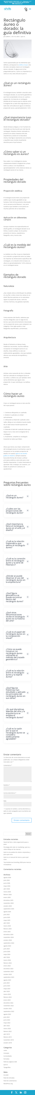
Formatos (6, 1059)
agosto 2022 (7, 1014)
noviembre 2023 (9, 971)
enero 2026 (7, 897)
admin (8, 36)
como (5, 1050)
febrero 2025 (8, 929)
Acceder (6, 1075)
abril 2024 (7, 957)
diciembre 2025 (8, 900)
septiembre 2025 (9, 909)
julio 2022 (7, 1017)
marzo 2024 (7, 960)
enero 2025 (7, 931)
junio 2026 (7, 883)
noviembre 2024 (9, 937)
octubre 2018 (8, 1043)
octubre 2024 (8, 940)
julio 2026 (7, 880)
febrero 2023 (8, 997)
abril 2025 (7, 923)
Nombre (7, 785)
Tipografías (7, 1067)
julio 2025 (7, 914)
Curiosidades (8, 1056)
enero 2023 (7, 1000)
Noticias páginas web (10, 1062)
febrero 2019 (8, 1037)
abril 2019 (7, 1034)
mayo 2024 (7, 954)
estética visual (23, 65)
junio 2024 (7, 951)
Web (5, 801)
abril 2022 (7, 1026)
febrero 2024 (8, 963)
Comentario (8, 765)
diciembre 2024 (8, 934)
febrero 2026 (8, 894)
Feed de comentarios (10, 1081)
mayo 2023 (7, 988)
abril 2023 (7, 991)
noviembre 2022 (9, 1006)
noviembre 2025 (9, 903)
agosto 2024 (7, 946)
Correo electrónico (10, 793)
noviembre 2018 (9, 1040)
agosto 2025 (7, 911)
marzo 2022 (7, 1028)
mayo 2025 (7, 920)
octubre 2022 (8, 1008)
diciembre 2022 (8, 1003)
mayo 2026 (7, 886)
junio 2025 (7, 917)
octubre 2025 (8, 906)
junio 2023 (7, 986)
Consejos (6, 1053)
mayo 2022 (7, 1023)
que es (23, 36)
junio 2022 (7, 1020)
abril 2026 (7, 889)
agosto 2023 (7, 980)
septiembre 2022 (9, 1011)
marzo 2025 (7, 926)
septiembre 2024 (9, 943)
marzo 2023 (7, 994)
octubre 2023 (8, 974)
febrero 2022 (8, 1031)
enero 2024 (7, 966)
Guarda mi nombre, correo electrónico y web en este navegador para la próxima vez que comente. (17, 811)
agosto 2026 (7, 877)
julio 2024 (7, 949)
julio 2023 (7, 983)
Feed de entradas (9, 1078)
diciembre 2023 (8, 969)
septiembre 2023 (9, 977)
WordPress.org (8, 1083)
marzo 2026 (7, 892)
